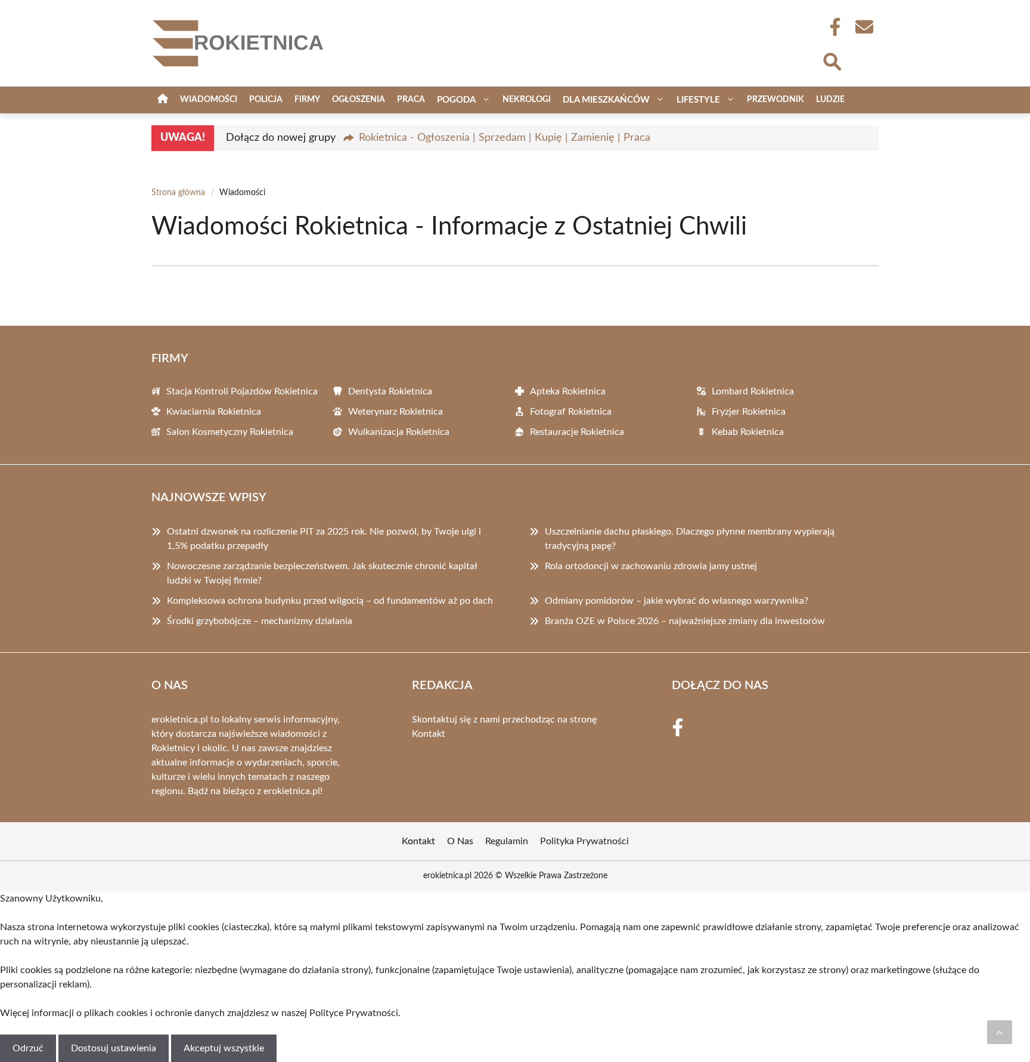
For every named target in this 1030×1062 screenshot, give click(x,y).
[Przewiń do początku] (999, 1032)
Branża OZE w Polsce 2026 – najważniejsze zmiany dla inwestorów (685, 621)
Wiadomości (208, 99)
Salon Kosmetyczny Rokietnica (229, 432)
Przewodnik (775, 99)
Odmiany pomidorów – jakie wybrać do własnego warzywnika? (676, 601)
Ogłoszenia (358, 99)
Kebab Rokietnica (748, 432)
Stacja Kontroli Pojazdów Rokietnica (242, 391)
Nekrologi (526, 99)
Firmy (307, 99)
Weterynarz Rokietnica (395, 411)
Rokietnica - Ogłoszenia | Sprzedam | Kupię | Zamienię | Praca (504, 137)
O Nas (460, 841)
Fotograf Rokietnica (571, 411)
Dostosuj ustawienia (113, 1048)
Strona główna (178, 193)
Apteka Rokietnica (568, 391)
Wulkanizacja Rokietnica (398, 432)
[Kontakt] (864, 27)
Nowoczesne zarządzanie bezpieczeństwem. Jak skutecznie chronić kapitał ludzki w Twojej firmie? (322, 573)
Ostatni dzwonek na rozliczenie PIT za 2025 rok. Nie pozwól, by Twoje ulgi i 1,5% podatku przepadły (324, 539)
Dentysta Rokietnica (390, 391)
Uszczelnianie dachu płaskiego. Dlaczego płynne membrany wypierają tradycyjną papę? (689, 539)
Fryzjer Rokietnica (749, 411)
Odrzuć (28, 1048)
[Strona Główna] (162, 100)
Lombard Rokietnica (753, 391)
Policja (266, 99)
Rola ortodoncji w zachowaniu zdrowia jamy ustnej (651, 566)
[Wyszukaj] (831, 60)
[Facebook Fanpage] (831, 27)
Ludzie (830, 99)
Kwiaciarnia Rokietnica (213, 411)
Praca (411, 99)
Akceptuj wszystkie (224, 1048)
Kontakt (428, 734)
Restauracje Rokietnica (577, 432)
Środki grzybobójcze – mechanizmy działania (259, 621)
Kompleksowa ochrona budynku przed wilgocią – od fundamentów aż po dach (330, 601)
